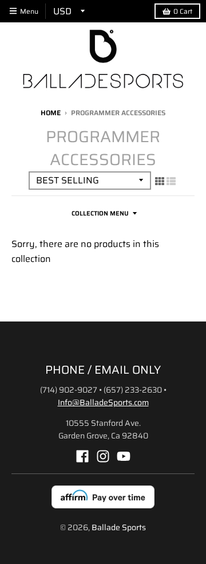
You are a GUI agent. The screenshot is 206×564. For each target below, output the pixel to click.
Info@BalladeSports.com (103, 402)
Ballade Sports (119, 527)
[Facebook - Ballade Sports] (82, 456)
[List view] (171, 181)
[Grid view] (159, 181)
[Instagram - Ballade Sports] (103, 456)
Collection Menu (100, 213)
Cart (182, 11)
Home (51, 112)
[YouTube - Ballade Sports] (123, 456)
